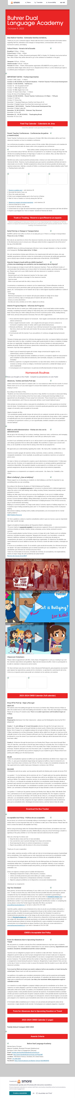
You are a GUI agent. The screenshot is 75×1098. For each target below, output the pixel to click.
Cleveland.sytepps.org (54, 897)
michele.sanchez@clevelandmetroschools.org (25, 1052)
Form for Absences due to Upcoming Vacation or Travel (37, 1011)
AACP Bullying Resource (14, 515)
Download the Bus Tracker (37, 809)
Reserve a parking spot (15, 190)
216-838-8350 (16, 1059)
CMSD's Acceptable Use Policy (37, 932)
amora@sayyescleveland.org (16, 905)
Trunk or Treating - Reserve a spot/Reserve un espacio (37, 218)
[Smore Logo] (15, 2)
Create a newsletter (20, 1093)
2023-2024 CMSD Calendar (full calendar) (37, 696)
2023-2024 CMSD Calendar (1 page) (37, 1020)
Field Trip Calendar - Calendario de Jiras (37, 124)
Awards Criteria (37, 1036)
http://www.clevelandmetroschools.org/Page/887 (28, 1054)
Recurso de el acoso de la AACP (17, 556)
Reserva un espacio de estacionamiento (21, 202)
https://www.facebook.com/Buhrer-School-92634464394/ (31, 1061)
